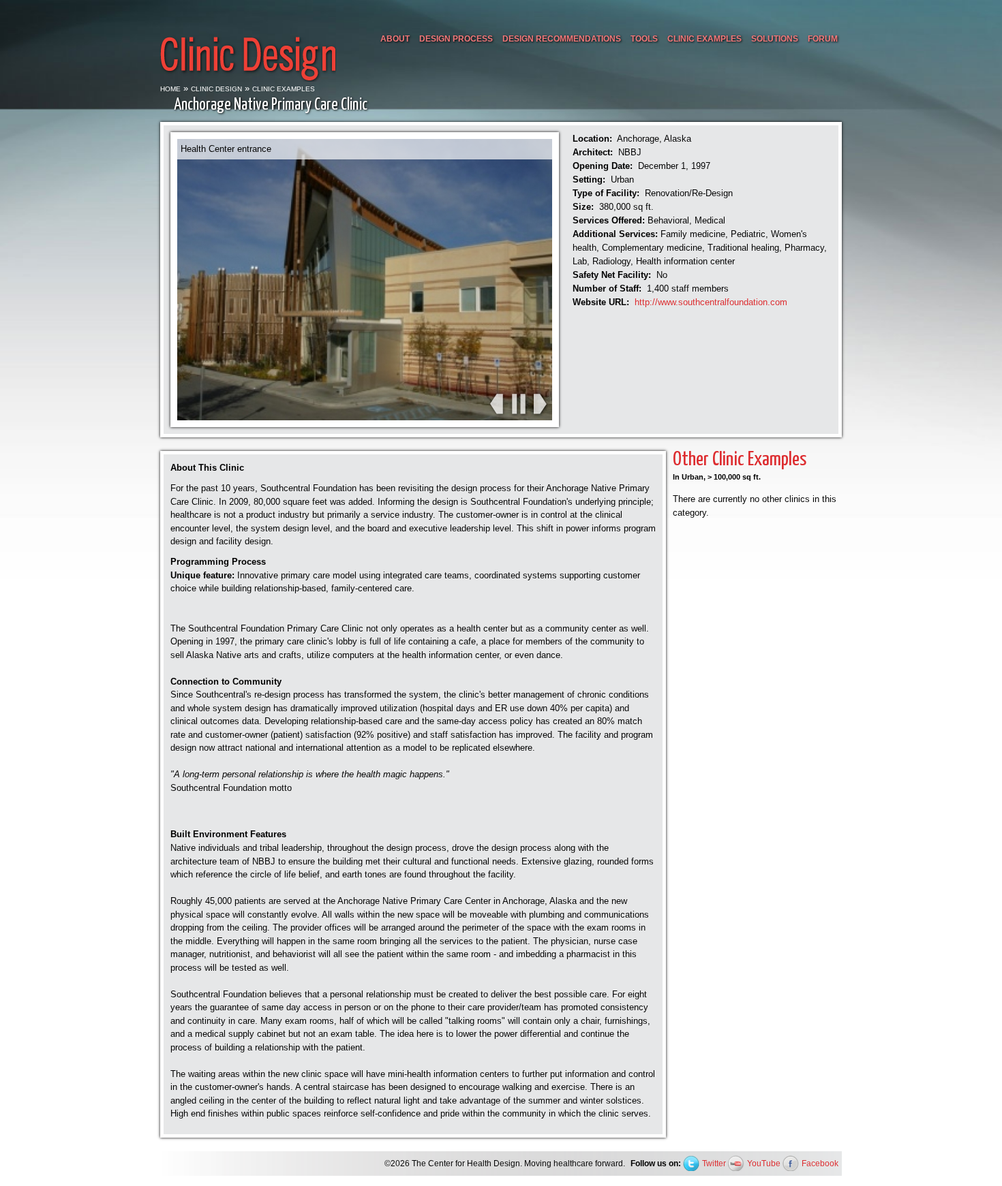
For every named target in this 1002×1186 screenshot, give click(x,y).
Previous (496, 404)
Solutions (774, 39)
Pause (518, 404)
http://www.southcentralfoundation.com (711, 302)
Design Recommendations (561, 39)
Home (170, 89)
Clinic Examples (704, 39)
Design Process (456, 39)
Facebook (820, 1163)
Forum (823, 39)
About (395, 39)
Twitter (714, 1163)
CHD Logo (248, 42)
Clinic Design (216, 89)
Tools (644, 39)
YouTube (763, 1163)
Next (540, 404)
